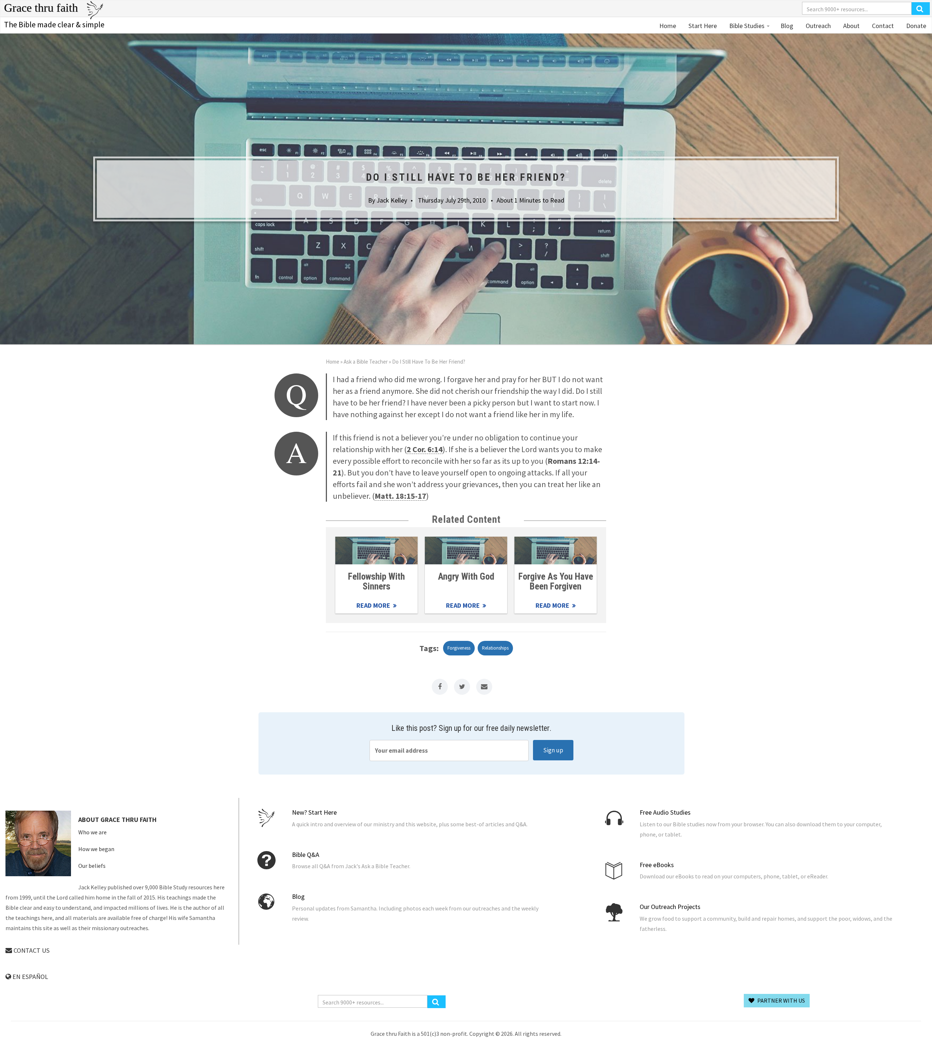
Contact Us (31, 950)
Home (667, 25)
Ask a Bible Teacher (366, 361)
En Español (29, 976)
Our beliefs (92, 865)
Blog (787, 25)
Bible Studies (747, 25)
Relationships (495, 648)
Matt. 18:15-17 (400, 496)
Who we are (92, 832)
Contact (882, 25)
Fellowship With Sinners (376, 581)
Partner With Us (780, 1000)
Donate (915, 25)
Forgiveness (458, 648)
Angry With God (466, 576)
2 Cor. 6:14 (425, 449)
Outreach (817, 25)
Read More (376, 550)
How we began (96, 849)
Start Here (702, 25)
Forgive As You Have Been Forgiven (555, 581)
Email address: (449, 750)
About (851, 25)
